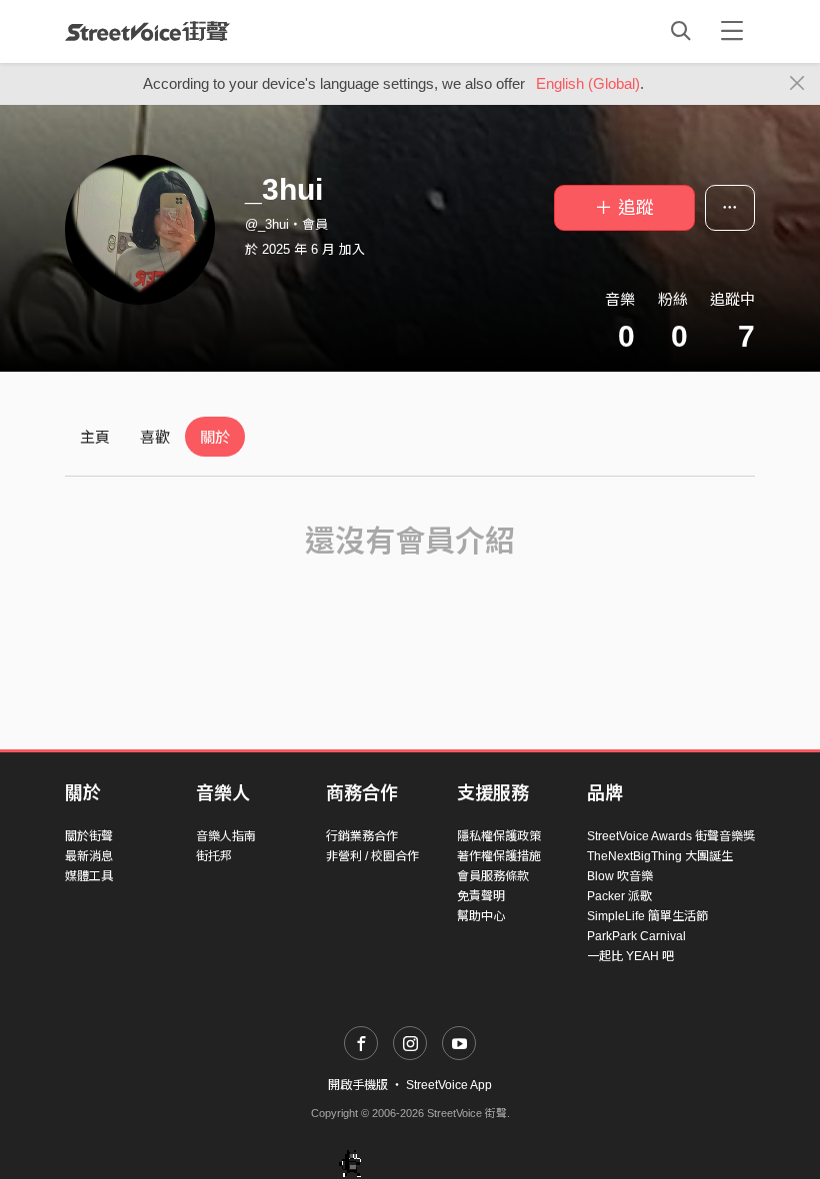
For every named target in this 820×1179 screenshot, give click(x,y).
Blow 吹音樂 (620, 876)
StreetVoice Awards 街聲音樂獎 (671, 836)
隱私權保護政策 (499, 836)
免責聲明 (481, 896)
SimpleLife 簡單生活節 (647, 916)
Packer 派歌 (619, 896)
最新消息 (89, 856)
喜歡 (155, 437)
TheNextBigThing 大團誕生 (660, 856)
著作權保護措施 (499, 856)
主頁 (95, 437)
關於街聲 (89, 836)
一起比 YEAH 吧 (630, 956)
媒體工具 (89, 876)
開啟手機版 (358, 1085)
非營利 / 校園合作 (372, 856)
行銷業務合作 (362, 836)
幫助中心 (481, 916)
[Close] (797, 84)
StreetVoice (147, 31)
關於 (215, 437)
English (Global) (588, 83)
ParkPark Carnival (636, 936)
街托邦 (214, 856)
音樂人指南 (226, 836)
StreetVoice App (449, 1085)
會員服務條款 (493, 876)
